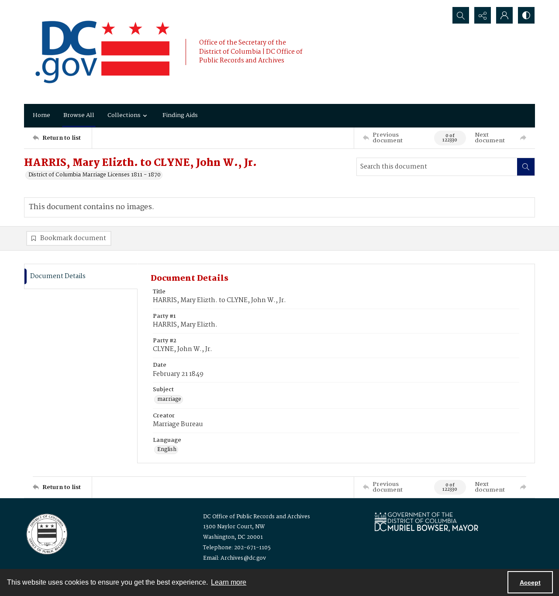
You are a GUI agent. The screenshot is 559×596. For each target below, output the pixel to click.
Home (41, 115)
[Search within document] (526, 167)
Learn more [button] (228, 582)
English (166, 449)
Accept (530, 582)
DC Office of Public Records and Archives (256, 516)
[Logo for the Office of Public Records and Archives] (46, 533)
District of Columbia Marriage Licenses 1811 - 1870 (94, 175)
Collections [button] (124, 115)
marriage (169, 399)
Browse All (78, 115)
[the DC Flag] (103, 52)
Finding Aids (180, 115)
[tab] (80, 276)
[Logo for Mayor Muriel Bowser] (426, 521)
